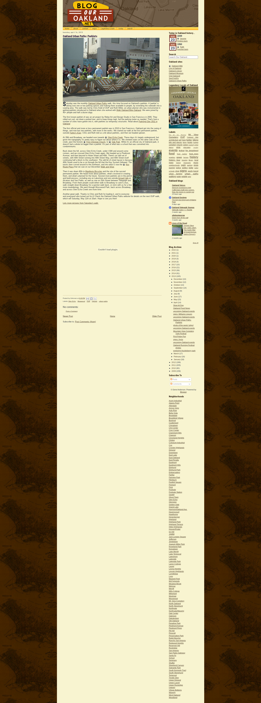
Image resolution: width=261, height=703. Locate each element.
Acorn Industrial (175, 401)
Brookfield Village (176, 418)
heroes (185, 157)
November (178, 282)
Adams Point (174, 403)
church (179, 145)
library (191, 160)
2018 (174, 262)
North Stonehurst (176, 606)
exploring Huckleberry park (184, 351)
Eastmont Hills (175, 465)
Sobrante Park (175, 668)
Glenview (173, 502)
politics (185, 168)
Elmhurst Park (174, 470)
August (177, 291)
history (194, 157)
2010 (174, 368)
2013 (174, 276)
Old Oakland (174, 621)
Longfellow (173, 574)
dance (171, 147)
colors (185, 145)
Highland (172, 519)
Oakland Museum (176, 73)
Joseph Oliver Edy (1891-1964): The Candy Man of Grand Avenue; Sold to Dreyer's (190, 230)
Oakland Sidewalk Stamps (183, 207)
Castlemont (173, 423)
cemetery (172, 145)
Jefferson (172, 539)
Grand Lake (174, 507)
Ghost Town (174, 497)
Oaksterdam (174, 618)
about (75, 28)
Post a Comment (71, 311)
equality (195, 147)
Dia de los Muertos (177, 135)
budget (195, 142)
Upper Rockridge (176, 685)
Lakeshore (173, 557)
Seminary (173, 660)
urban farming (175, 174)
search (129, 28)
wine (189, 176)
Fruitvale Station (175, 492)
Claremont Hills (175, 433)
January (177, 359)
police (178, 168)
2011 (174, 365)
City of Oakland (175, 68)
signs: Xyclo (178, 339)
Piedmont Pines (175, 628)
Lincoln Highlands (176, 571)
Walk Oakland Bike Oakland (128, 110)
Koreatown (173, 549)
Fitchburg (173, 480)
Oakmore (172, 616)
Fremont (172, 485)
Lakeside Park (175, 561)
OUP (88, 301)
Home (112, 316)
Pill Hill (172, 631)
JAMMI (171, 534)
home (67, 28)
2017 (174, 265)
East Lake (173, 455)
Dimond (172, 450)
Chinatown (173, 425)
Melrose (172, 586)
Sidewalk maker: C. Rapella (182, 210)
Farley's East (75, 133)
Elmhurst (172, 467)
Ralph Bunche (175, 638)
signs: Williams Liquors (182, 314)
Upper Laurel (174, 683)
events (173, 150)
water (179, 176)
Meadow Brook (175, 584)
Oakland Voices (178, 185)
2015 (174, 270)
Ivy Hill (171, 532)
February (178, 357)
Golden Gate (174, 505)
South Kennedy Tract (177, 670)
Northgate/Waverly (176, 611)
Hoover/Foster (174, 529)
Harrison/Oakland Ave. (178, 509)
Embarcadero (174, 472)
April (176, 302)
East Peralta (174, 460)
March (176, 354)
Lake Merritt (174, 552)
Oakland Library (175, 71)
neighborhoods (174, 165)
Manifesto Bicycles (93, 171)
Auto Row (173, 410)
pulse (196, 168)
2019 (174, 259)
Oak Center (173, 613)
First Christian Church (95, 142)
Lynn (171, 576)
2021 (174, 253)
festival (182, 151)
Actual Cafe (123, 178)
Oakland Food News (181, 308)
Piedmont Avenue (176, 626)
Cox (170, 445)
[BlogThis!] (91, 298)
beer (184, 140)
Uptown (94, 301)
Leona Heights (175, 569)
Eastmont (173, 462)
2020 (174, 256)
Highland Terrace (176, 524)
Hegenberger (174, 517)
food (172, 153)
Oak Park (116, 142)
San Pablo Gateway (177, 653)
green (179, 157)
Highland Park (175, 522)
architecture (174, 140)
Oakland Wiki (177, 66)
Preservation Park (176, 636)
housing (184, 160)
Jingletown (173, 542)
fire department (191, 151)
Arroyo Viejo (174, 408)
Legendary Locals (107, 28)
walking (172, 176)
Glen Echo (72, 301)
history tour (174, 160)
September (178, 288)
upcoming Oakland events (184, 311)
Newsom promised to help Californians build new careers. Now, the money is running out (183, 190)
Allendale (173, 406)
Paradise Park (174, 623)
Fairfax (171, 475)
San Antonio (174, 650)
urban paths (103, 301)
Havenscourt (174, 512)
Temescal (173, 675)
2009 (174, 371)
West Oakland (174, 695)
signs (183, 170)
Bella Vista (173, 413)
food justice (182, 154)
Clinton (172, 440)
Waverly (172, 692)
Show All (195, 243)
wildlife (184, 176)
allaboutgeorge (178, 215)
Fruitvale (172, 490)
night (183, 165)
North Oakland (175, 604)
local (196, 160)
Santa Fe (172, 655)
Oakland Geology (179, 197)
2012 (174, 362)
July (175, 294)
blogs (185, 142)
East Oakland (174, 458)
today (121, 28)
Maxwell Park (174, 579)
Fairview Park (174, 477)
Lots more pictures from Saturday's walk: (81, 203)
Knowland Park (175, 547)
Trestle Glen (174, 678)
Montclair (172, 596)
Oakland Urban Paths (97, 103)
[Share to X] (95, 298)
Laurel (171, 566)
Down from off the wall (180, 218)
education (186, 147)
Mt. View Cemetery (176, 601)
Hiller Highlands (175, 527)
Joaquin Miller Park (177, 544)
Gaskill (171, 495)
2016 (174, 267)
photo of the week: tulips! (183, 325)
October (177, 285)
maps (94, 28)
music (195, 163)
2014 (174, 273)
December (178, 279)
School (172, 658)
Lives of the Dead (179, 223)
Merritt (171, 589)
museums (187, 163)
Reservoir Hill (174, 646)
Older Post (157, 316)
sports (190, 171)
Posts (174, 379)
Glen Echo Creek (115, 137)
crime (196, 145)
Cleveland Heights (176, 438)
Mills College (174, 591)
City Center (173, 428)
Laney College (175, 564)
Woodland (173, 697)
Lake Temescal (175, 554)
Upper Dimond (175, 680)
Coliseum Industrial (177, 443)
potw (191, 167)
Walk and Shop (107, 167)
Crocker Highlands (176, 448)
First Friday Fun (179, 336)
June (176, 297)
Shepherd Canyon (176, 665)
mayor (178, 163)
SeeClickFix (174, 78)
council (191, 145)
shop (177, 171)
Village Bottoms (175, 690)
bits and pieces (175, 142)
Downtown (173, 453)
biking (195, 140)
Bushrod (172, 420)
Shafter (172, 663)
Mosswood (81, 301)
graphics (172, 157)
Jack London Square (177, 537)
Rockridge (173, 648)
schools (172, 171)
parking (189, 165)
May (176, 299)
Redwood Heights (176, 643)
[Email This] (87, 298)
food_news (193, 154)
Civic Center (174, 430)
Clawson (172, 435)
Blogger (183, 392)
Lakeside (172, 559)
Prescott (172, 633)
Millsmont (173, 594)
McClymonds (174, 581)
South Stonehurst (176, 673)
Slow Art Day (178, 305)
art (180, 140)
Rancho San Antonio (177, 641)
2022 (174, 250)
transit (195, 171)
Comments (177, 384)
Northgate (173, 608)
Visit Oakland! (174, 76)
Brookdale (173, 415)
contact (85, 28)
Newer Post (68, 316)
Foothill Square (175, 482)
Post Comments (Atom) (85, 322)
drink (178, 147)
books (189, 142)
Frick (171, 487)
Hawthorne (173, 514)
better (189, 140)
